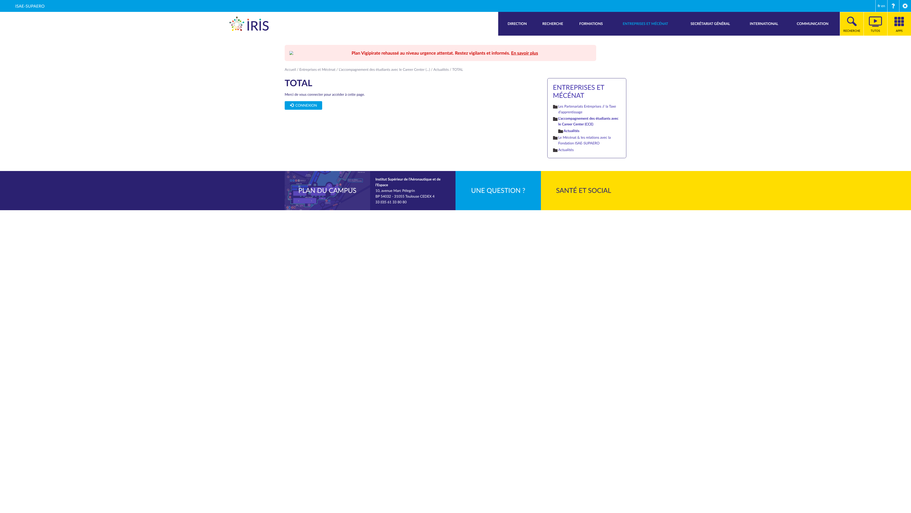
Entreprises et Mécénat (317, 69)
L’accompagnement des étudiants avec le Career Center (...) (384, 69)
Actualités (441, 69)
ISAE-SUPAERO (30, 6)
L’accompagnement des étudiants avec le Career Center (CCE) (588, 121)
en (883, 6)
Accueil (290, 69)
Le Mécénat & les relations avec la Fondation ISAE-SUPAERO (584, 140)
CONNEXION (305, 105)
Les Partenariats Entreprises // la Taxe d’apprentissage (587, 109)
